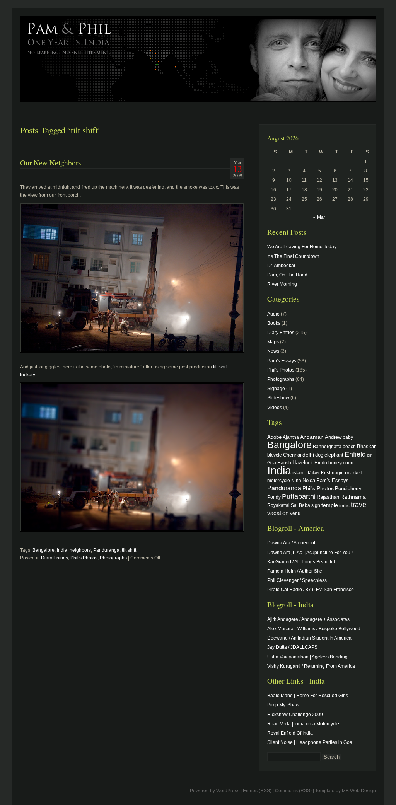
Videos (274, 407)
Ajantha (291, 437)
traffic (344, 505)
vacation (277, 513)
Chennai (292, 455)
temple (329, 505)
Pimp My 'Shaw (283, 705)
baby (348, 437)
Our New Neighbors (50, 162)
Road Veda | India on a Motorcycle (303, 724)
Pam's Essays (281, 360)
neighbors (80, 550)
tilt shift (129, 550)
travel (359, 504)
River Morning (282, 284)
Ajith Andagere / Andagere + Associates (308, 619)
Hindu (320, 462)
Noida (308, 480)
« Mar (319, 217)
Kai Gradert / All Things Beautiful (301, 562)
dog (319, 455)
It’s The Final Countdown (293, 256)
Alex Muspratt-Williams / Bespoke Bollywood (313, 628)
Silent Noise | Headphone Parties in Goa (309, 742)
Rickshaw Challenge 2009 (295, 714)
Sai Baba (300, 505)
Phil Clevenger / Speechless (297, 580)
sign (315, 505)
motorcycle (278, 480)
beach (349, 446)
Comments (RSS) (293, 790)
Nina (296, 480)
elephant (333, 455)
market (353, 472)
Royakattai (278, 505)
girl (369, 455)
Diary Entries (54, 558)
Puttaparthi (299, 496)
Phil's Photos (83, 558)
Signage (276, 388)
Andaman (312, 437)
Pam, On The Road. (288, 275)
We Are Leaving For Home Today (301, 246)
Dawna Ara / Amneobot (291, 543)
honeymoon (340, 462)
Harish (284, 462)
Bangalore (43, 550)
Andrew (333, 437)
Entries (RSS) (257, 790)
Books (273, 323)
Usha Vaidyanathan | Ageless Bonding (307, 657)
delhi (308, 455)
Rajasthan (328, 497)
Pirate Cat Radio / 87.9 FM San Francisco (310, 589)
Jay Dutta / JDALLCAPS (292, 647)
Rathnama (353, 497)
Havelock (302, 463)
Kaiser (314, 473)
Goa (271, 462)
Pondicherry (348, 488)
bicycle (274, 454)
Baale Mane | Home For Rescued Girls (307, 695)
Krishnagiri (332, 472)
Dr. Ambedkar (281, 265)
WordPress (227, 790)
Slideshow (278, 398)
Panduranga (106, 550)
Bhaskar (366, 446)
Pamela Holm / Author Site (294, 571)
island (299, 472)
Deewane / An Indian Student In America (309, 638)
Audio (273, 314)
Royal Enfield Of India (290, 733)
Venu (295, 513)
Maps (273, 342)
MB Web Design (359, 790)
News (273, 351)
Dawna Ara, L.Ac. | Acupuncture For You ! (310, 552)
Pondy (274, 497)
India (62, 550)
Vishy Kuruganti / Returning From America (311, 666)
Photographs (113, 558)
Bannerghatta (327, 446)
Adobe (274, 437)
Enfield (355, 454)
